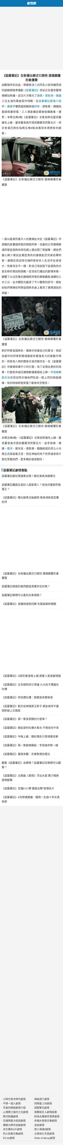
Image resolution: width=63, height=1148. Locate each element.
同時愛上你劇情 (43, 1103)
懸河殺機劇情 (10, 1116)
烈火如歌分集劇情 (13, 1133)
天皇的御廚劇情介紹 (14, 1107)
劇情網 (31, 3)
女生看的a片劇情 (12, 1129)
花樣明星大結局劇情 (14, 1120)
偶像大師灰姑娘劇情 (14, 1125)
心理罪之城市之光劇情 (15, 1112)
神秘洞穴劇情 (41, 1099)
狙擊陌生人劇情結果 (45, 1112)
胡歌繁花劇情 (41, 1107)
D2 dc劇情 (9, 1138)
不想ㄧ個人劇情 (12, 1103)
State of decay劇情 (44, 1138)
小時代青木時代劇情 (14, 1099)
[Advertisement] (31, 38)
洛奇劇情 (39, 1125)
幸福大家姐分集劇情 (45, 1120)
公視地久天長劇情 (44, 1133)
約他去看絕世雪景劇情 (46, 1116)
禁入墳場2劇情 (42, 1129)
